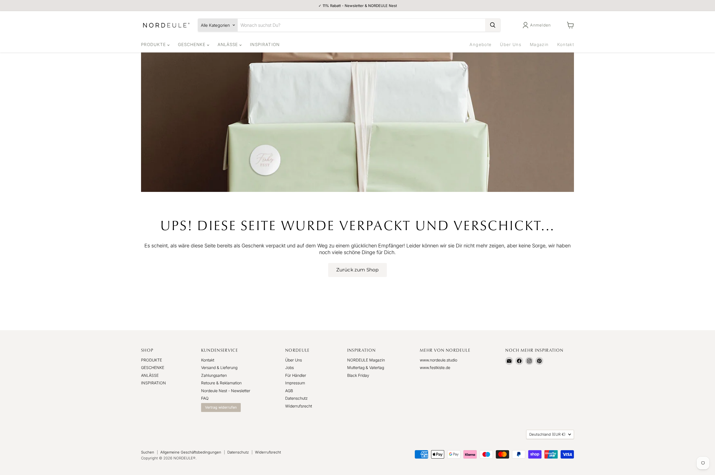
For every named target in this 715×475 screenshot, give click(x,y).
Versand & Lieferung (219, 367)
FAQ (205, 398)
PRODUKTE (154, 44)
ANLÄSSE (228, 44)
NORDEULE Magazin (366, 360)
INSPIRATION (265, 44)
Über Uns (510, 44)
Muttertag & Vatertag (365, 367)
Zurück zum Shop (357, 270)
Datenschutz (296, 398)
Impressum (295, 382)
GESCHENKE (192, 44)
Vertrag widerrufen (221, 407)
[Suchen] (492, 25)
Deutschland (547, 434)
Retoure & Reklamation (221, 382)
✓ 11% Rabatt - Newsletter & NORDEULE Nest (357, 6)
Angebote (480, 44)
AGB (289, 390)
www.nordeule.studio (438, 360)
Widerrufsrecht (298, 406)
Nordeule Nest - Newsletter (225, 390)
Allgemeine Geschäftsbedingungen (190, 452)
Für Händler (295, 375)
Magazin (539, 44)
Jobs (289, 367)
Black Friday (358, 375)
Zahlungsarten (214, 375)
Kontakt (565, 44)
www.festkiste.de (435, 367)
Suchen (147, 452)
